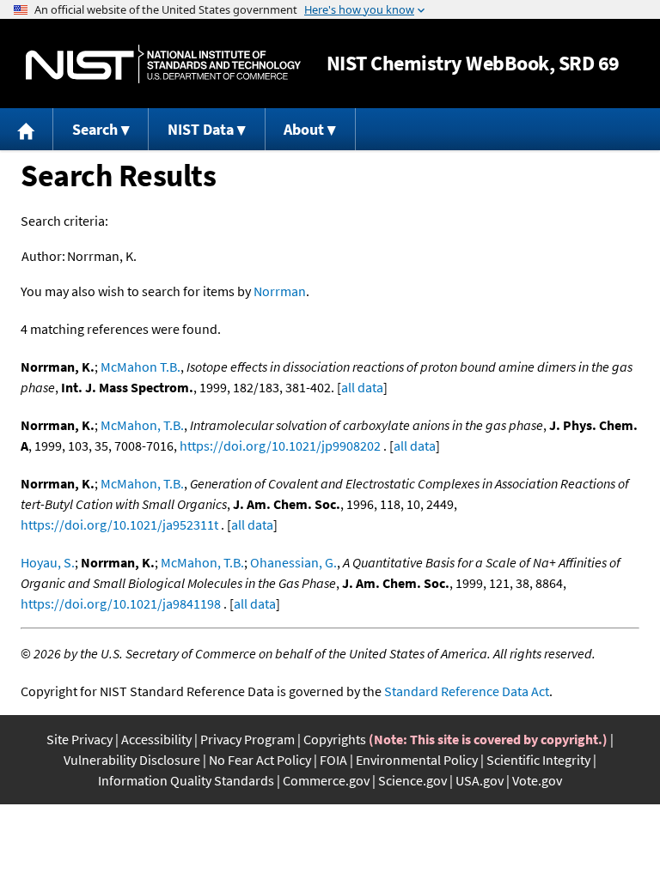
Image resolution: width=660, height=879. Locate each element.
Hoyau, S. (48, 562)
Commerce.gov (326, 780)
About (304, 129)
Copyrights (334, 739)
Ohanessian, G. (293, 562)
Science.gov (412, 780)
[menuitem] (26, 129)
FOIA (333, 759)
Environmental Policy (417, 759)
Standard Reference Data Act (466, 691)
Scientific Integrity (538, 759)
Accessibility (156, 739)
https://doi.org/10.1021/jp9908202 (280, 445)
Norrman (280, 291)
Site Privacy (79, 739)
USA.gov (479, 780)
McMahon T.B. (140, 366)
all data (362, 387)
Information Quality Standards (186, 780)
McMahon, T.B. (142, 424)
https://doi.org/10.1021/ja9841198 (121, 603)
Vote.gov (537, 780)
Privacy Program (247, 739)
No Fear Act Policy (260, 759)
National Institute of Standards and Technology (163, 64)
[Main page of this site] (26, 129)
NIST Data (201, 129)
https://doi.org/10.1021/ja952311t (119, 524)
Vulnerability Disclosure (132, 759)
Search (95, 129)
